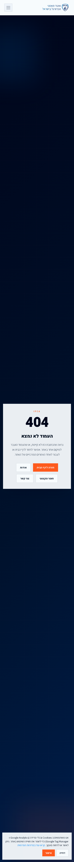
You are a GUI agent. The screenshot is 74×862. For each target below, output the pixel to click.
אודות (23, 467)
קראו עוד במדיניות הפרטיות (31, 845)
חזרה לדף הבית (45, 467)
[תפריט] (8, 7)
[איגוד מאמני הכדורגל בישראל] (54, 7)
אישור (48, 853)
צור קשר (24, 478)
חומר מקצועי (47, 478)
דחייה (62, 853)
